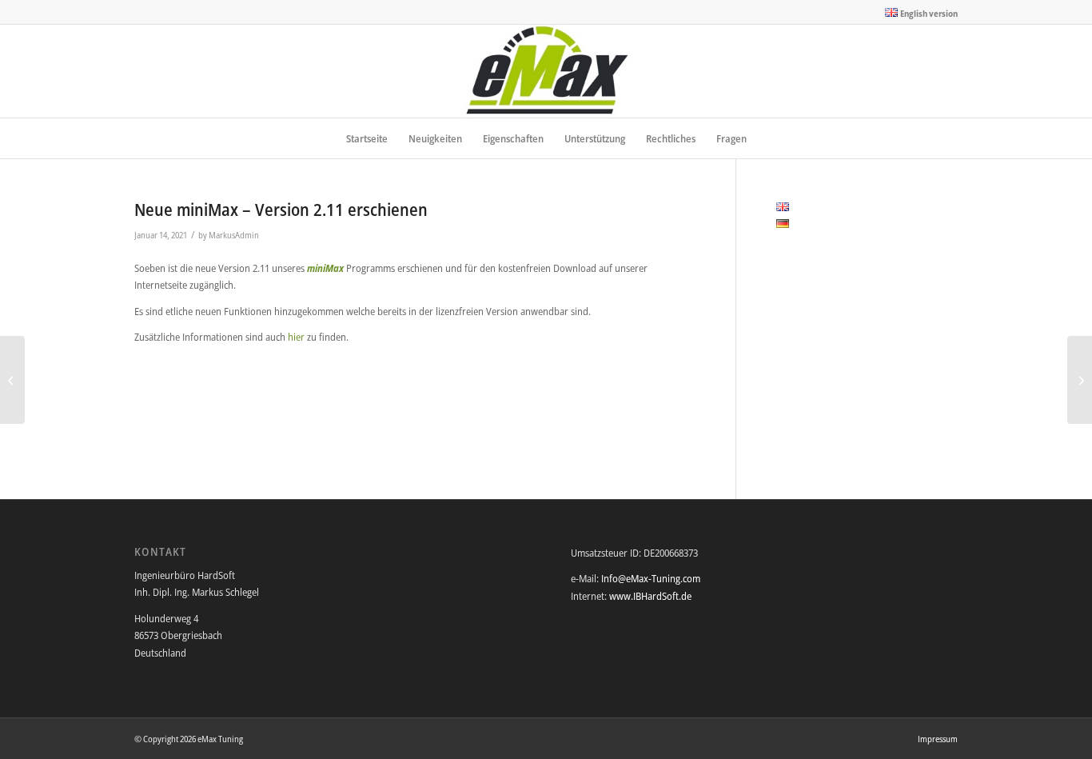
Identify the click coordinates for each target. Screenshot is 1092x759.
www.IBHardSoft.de (650, 596)
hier (297, 337)
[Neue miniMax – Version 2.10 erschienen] (12, 380)
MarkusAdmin (234, 235)
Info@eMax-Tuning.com (650, 578)
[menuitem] (917, 13)
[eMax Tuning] (546, 71)
